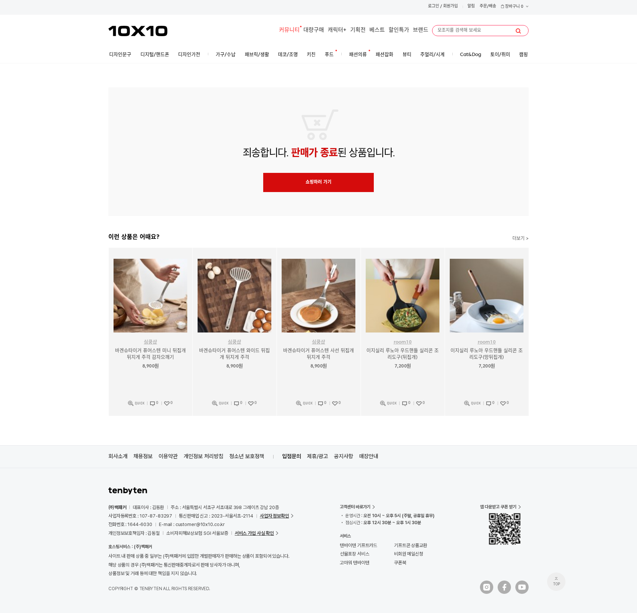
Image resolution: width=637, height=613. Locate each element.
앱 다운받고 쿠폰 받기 (498, 506)
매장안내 (368, 456)
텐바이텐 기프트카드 (358, 545)
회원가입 (450, 6)
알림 (471, 6)
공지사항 (343, 456)
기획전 (358, 30)
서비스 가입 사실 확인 (254, 533)
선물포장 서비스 (354, 554)
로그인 (433, 6)
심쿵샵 (150, 342)
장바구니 (513, 7)
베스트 (377, 30)
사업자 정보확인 (274, 516)
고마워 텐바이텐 (354, 562)
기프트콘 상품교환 (410, 545)
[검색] (518, 30)
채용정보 (143, 456)
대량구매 (313, 30)
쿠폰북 (400, 562)
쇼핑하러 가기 (318, 182)
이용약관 (168, 456)
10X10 (137, 31)
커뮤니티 (289, 30)
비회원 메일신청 (408, 554)
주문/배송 (488, 6)
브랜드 (420, 30)
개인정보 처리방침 (203, 456)
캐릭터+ (337, 30)
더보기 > (520, 239)
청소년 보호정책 (246, 456)
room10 (403, 342)
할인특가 (399, 30)
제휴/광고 (317, 456)
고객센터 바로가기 (355, 506)
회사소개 (118, 456)
